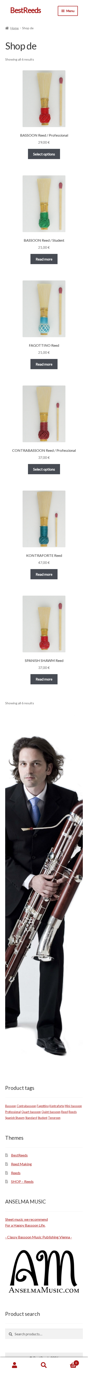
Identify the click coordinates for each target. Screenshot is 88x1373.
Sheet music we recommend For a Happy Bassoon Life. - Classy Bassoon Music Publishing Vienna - (38, 1228)
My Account (14, 1365)
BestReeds (25, 10)
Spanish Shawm (15, 1118)
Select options (44, 154)
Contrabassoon (26, 1106)
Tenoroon (54, 1118)
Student (42, 1118)
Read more (44, 259)
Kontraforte (56, 1106)
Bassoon (10, 1106)
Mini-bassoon (73, 1106)
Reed (64, 1112)
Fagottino (43, 1106)
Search (44, 1365)
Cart (68, 1361)
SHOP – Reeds (22, 1181)
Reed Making (21, 1164)
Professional (13, 1112)
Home (14, 28)
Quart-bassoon (31, 1112)
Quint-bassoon (51, 1112)
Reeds (73, 1112)
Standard (31, 1118)
